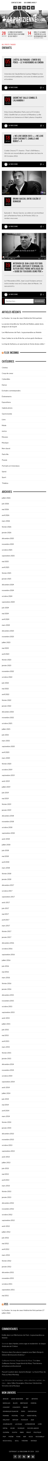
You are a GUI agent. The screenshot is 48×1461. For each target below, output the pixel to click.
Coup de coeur (7, 373)
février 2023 (6, 660)
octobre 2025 (7, 550)
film (22, 1415)
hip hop (15, 1420)
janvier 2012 (6, 1267)
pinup (28, 1432)
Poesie (4, 460)
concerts (16, 1407)
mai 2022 (5, 689)
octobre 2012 (7, 1214)
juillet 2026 (6, 498)
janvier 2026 (6, 532)
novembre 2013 (8, 1139)
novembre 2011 (8, 1278)
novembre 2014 (8, 1070)
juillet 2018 (6, 845)
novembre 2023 (8, 636)
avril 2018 (5, 862)
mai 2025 (5, 561)
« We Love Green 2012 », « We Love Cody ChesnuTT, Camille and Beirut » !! (28, 138)
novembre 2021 (8, 717)
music (12, 1428)
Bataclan (6, 1403)
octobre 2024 (7, 596)
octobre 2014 (7, 1076)
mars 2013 (6, 1186)
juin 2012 (5, 1238)
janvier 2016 (6, 989)
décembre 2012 (8, 1203)
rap (24, 1436)
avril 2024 (5, 619)
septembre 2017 (8, 897)
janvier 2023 (6, 665)
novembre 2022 (8, 671)
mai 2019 (5, 798)
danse (25, 1407)
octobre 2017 (7, 891)
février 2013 (6, 1191)
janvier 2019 (6, 810)
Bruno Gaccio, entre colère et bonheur (27, 200)
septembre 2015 (8, 1012)
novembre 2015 (8, 1001)
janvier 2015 (6, 1058)
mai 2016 (5, 972)
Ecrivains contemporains (11, 391)
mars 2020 (6, 758)
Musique (5, 443)
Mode (4, 425)
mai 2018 (5, 856)
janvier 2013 (6, 1197)
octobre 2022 (7, 677)
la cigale (18, 1424)
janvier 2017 (6, 937)
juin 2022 (5, 683)
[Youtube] (33, 8)
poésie (11, 1436)
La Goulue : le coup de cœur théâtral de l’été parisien (22, 318)
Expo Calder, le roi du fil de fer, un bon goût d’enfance (22, 338)
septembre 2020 (8, 746)
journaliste (7, 1424)
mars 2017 (6, 926)
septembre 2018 (8, 833)
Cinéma (5, 367)
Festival (15, 1415)
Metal (5, 1428)
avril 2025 (5, 567)
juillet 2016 (6, 960)
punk (18, 1436)
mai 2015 (5, 1035)
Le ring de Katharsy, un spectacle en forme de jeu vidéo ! (16, 34)
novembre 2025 (8, 544)
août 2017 (6, 902)
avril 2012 (5, 1249)
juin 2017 (5, 908)
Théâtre (5, 483)
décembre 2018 (8, 816)
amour (5, 1399)
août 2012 (6, 1226)
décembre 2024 (8, 585)
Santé (4, 471)
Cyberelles (6, 379)
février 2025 (6, 573)
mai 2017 (5, 914)
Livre (4, 419)
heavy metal (32, 1415)
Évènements (7, 396)
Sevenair (5, 1343)
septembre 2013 (8, 1151)
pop (4, 1436)
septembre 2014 (8, 1082)
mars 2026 (6, 521)
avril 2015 (5, 1041)
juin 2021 (5, 735)
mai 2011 (5, 1295)
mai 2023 (5, 648)
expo (23, 1411)
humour (24, 1420)
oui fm (14, 1432)
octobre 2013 (7, 1145)
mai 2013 (5, 1174)
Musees (5, 437)
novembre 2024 (8, 590)
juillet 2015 (6, 1024)
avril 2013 (5, 1180)
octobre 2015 (7, 1006)
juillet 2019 (6, 787)
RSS (6, 1304)
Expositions (6, 402)
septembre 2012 (8, 1220)
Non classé (6, 448)
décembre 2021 (8, 712)
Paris (22, 1432)
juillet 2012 (6, 1232)
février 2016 (6, 983)
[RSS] (24, 8)
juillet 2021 (6, 729)
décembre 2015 (8, 995)
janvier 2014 (6, 1128)
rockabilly (40, 1436)
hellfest (6, 1420)
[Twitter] (28, 8)
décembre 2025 (8, 538)
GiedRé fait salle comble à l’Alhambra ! (25, 99)
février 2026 (6, 527)
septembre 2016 (8, 954)
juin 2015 (5, 1030)
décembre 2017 (8, 885)
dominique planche (10, 1411)
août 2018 (6, 839)
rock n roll (7, 1441)
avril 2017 (5, 920)
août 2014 (6, 1087)
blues (15, 1403)
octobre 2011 (7, 1284)
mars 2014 (6, 1116)
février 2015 (6, 1053)
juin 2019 (5, 793)
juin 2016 (5, 966)
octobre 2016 (7, 949)
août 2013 (6, 1157)
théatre (25, 1441)
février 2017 (6, 931)
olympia (6, 1432)
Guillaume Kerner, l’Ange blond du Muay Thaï (19, 1360)
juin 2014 (5, 1099)
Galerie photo (7, 408)
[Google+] (19, 8)
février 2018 (6, 873)
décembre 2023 (8, 631)
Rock (31, 1436)
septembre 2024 (8, 602)
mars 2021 (6, 741)
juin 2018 (5, 850)
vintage (34, 1441)
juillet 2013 (6, 1162)
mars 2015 (6, 1047)
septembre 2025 (8, 556)
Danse (4, 385)
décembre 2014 (8, 1064)
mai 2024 (5, 613)
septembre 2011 (8, 1290)
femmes (6, 1415)
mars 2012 (6, 1255)
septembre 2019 (8, 775)
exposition (32, 1411)
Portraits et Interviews (11, 466)
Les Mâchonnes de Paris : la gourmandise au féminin (21, 332)
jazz (32, 1420)
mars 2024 (6, 625)
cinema (33, 1403)
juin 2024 (5, 608)
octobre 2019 (7, 769)
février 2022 (6, 700)
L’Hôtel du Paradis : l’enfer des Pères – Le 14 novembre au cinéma (28, 61)
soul (17, 1441)
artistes (35, 1399)
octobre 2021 (7, 723)
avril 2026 (5, 515)
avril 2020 (5, 752)
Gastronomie (7, 414)
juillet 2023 (6, 642)
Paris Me (5, 454)
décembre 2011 (8, 1272)
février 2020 (6, 764)
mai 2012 (5, 1243)
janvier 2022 (6, 706)
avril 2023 (5, 654)
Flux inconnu (11, 352)
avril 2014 (5, 1110)
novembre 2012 (8, 1209)
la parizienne (30, 1424)
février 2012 (6, 1261)
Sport (4, 477)
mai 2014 (5, 1105)
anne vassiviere (17, 1399)
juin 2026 (5, 504)
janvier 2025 (6, 579)
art (27, 1399)
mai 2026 (5, 509)
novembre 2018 (8, 821)
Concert (6, 1407)
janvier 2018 (6, 879)
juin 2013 (5, 1168)
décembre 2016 (8, 943)
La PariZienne (13, 87)
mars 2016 (6, 977)
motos (4, 431)
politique (37, 1432)
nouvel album (33, 1428)
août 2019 (6, 781)
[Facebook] (15, 8)
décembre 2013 (8, 1134)
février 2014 (6, 1122)
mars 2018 (6, 868)
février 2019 (6, 804)
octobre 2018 (7, 827)
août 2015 (6, 1018)
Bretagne (24, 1403)
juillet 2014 (6, 1093)
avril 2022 (5, 694)
